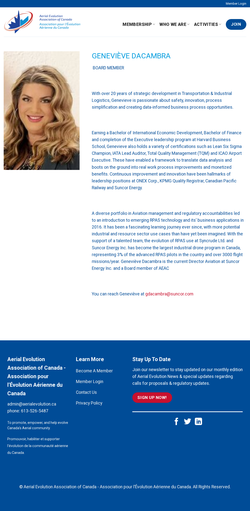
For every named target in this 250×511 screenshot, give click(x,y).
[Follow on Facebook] (176, 422)
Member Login (236, 3)
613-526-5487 (34, 410)
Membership (137, 24)
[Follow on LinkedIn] (198, 422)
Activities (206, 24)
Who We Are (172, 24)
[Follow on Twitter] (187, 422)
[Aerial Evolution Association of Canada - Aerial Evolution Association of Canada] (44, 22)
